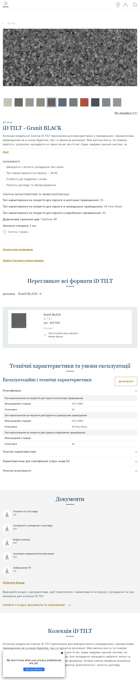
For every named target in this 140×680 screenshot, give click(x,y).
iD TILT (11, 23)
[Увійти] (125, 5)
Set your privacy (34, 669)
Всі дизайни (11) (126, 113)
